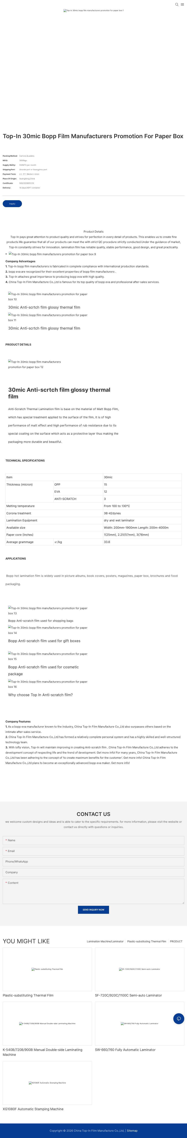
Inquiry (12, 204)
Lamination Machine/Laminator (105, 941)
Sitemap (132, 1130)
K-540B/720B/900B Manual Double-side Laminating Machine (42, 1052)
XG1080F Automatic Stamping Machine (33, 1109)
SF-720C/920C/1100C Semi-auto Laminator (128, 995)
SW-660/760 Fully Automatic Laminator (125, 1050)
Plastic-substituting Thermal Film (146, 941)
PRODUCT (176, 941)
